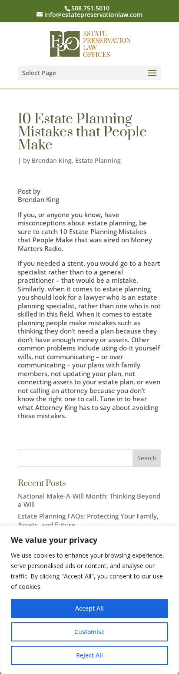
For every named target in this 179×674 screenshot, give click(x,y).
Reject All (89, 655)
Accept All (89, 608)
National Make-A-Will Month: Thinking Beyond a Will (89, 500)
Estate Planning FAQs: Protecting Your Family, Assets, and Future (88, 520)
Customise (89, 632)
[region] (89, 599)
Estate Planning (98, 160)
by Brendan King (47, 160)
